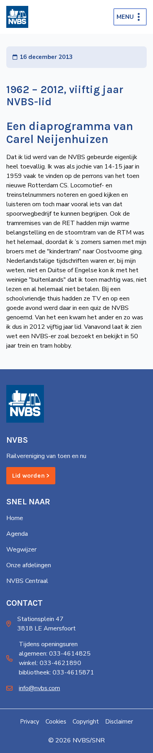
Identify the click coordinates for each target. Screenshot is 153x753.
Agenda (17, 533)
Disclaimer (119, 722)
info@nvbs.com (39, 688)
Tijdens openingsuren (48, 644)
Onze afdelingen (28, 565)
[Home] (17, 17)
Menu (125, 17)
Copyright (86, 722)
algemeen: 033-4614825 (55, 653)
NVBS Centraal (27, 581)
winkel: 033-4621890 (50, 663)
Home (14, 518)
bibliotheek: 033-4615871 (56, 672)
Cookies (56, 722)
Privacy (29, 722)
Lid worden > (31, 475)
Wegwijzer (21, 549)
